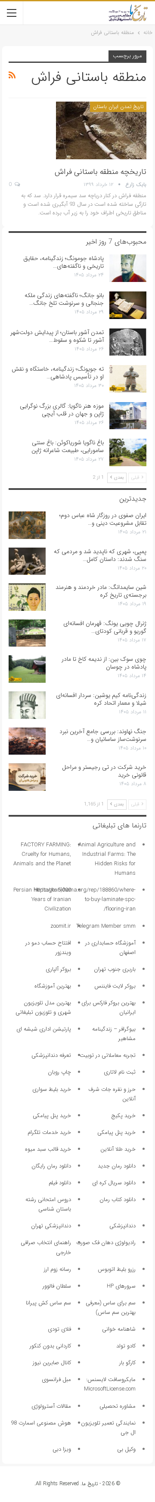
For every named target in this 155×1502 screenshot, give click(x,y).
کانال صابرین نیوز (52, 1362)
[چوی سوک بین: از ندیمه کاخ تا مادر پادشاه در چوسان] (27, 669)
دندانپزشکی (122, 1225)
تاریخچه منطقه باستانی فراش (100, 172)
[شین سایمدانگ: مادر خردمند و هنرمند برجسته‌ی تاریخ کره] (27, 597)
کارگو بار (127, 1362)
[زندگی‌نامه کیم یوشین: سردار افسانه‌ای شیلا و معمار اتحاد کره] (27, 705)
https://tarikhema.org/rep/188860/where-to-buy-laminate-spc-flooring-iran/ (85, 900)
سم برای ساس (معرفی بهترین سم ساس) (111, 1307)
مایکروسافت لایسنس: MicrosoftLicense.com (110, 1384)
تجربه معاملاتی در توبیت (108, 1055)
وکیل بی (126, 1449)
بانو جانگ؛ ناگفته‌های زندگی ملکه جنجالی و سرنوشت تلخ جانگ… (64, 299)
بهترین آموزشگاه (52, 986)
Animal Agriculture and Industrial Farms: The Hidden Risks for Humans (107, 859)
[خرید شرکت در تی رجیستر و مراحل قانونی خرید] (27, 777)
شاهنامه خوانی (119, 1329)
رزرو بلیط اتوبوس (117, 1269)
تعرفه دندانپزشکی (51, 1055)
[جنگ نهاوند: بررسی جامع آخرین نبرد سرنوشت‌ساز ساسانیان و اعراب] (27, 741)
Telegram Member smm (106, 926)
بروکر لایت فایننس (115, 986)
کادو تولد (126, 1345)
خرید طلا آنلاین (118, 1149)
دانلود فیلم (60, 1182)
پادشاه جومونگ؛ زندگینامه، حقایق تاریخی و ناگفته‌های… (63, 262)
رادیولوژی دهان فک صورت (106, 1242)
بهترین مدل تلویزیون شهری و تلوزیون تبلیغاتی (43, 1007)
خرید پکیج (123, 1115)
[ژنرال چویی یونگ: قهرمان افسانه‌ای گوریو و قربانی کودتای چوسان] (27, 633)
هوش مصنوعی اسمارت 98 (41, 1423)
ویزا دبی (62, 1449)
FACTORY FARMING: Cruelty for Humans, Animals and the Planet (42, 854)
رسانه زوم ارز (57, 1269)
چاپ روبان (59, 1072)
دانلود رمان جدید (117, 1166)
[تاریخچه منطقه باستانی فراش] (101, 130)
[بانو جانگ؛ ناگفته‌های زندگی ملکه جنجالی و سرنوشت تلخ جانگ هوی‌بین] (127, 305)
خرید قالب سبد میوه (48, 1149)
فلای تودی (59, 1329)
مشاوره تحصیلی (117, 1406)
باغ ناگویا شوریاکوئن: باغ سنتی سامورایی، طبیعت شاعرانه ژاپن (67, 446)
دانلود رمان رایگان (51, 1166)
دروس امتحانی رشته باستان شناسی (48, 1204)
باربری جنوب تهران (115, 969)
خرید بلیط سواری (51, 1089)
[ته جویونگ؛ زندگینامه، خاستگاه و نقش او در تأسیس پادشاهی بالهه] (127, 379)
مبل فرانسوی (56, 1379)
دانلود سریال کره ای (114, 1182)
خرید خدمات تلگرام (49, 1132)
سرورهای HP (121, 1286)
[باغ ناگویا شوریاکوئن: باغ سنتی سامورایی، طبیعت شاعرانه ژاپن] (127, 452)
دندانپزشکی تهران (51, 1225)
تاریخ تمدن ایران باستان (118, 106)
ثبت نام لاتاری (120, 1072)
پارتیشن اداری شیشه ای (43, 1029)
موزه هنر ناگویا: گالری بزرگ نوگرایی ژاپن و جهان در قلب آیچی (62, 409)
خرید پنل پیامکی (52, 1115)
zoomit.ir (60, 926)
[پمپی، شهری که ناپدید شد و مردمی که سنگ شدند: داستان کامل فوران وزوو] (27, 561)
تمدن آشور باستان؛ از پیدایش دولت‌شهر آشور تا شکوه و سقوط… (57, 336)
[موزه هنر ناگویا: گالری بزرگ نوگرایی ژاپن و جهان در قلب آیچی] (127, 416)
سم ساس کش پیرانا (48, 1302)
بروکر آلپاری (58, 969)
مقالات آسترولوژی (51, 1406)
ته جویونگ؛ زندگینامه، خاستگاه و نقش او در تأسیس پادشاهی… (58, 372)
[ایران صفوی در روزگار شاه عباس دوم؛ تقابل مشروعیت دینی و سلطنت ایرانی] (27, 525)
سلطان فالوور (57, 1286)
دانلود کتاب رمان (117, 1199)
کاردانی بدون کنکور (50, 1345)
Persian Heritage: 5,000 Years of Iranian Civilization (42, 900)
